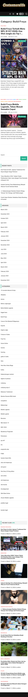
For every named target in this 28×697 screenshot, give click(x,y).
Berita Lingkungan (6, 303)
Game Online (10, 99)
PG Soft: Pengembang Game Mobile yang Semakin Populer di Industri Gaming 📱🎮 (13, 674)
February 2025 (5, 231)
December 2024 (5, 240)
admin (5, 36)
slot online (3, 475)
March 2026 (4, 209)
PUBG (2, 453)
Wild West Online (5, 493)
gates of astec (5, 356)
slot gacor (3, 467)
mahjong (3, 383)
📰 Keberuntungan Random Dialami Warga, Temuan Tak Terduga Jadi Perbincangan (13, 609)
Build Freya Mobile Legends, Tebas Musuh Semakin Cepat (12, 106)
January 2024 (4, 276)
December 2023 (5, 280)
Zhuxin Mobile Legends (7, 498)
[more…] (7, 89)
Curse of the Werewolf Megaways (10, 321)
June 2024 (4, 253)
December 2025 (5, 214)
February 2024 (5, 271)
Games (14, 99)
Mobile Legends (22, 99)
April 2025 (3, 223)
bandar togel (4, 510)
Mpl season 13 (5, 423)
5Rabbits (3, 295)
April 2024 (3, 262)
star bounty (4, 484)
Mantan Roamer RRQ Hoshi (8, 396)
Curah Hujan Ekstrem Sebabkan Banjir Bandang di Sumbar (12, 635)
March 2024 (4, 267)
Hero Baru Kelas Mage (7, 365)
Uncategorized (17, 101)
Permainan (10, 101)
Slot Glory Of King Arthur (7, 471)
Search (3, 155)
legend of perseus (5, 378)
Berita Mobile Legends (7, 308)
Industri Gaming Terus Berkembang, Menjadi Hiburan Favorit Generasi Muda (14, 583)
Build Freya (3, 25)
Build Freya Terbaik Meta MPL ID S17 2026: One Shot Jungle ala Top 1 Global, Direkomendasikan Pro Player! (13, 34)
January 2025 (4, 236)
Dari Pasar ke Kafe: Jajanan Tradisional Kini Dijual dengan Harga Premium (13, 530)
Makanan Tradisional (6, 392)
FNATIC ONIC (4, 330)
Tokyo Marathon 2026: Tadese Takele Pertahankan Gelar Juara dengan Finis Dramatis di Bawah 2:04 (14, 178)
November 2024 (5, 245)
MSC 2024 (4, 427)
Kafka (2, 370)
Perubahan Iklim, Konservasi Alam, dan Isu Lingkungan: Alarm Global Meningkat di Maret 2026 (13, 663)
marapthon (4, 400)
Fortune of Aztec (5, 334)
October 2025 (4, 218)
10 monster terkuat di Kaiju (8, 290)
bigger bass (4, 312)
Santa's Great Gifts (6, 458)
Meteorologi (4, 405)
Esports (3, 325)
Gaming (3, 352)
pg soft (3, 440)
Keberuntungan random (7, 374)
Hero (17, 99)
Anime (2, 299)
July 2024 (3, 249)
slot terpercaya (5, 480)
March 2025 (4, 227)
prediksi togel (4, 503)
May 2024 (3, 258)
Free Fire (3, 339)
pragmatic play (5, 449)
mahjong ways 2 (5, 387)
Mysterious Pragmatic (7, 431)
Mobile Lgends (4, 101)
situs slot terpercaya (6, 462)
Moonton (3, 418)
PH (1, 445)
